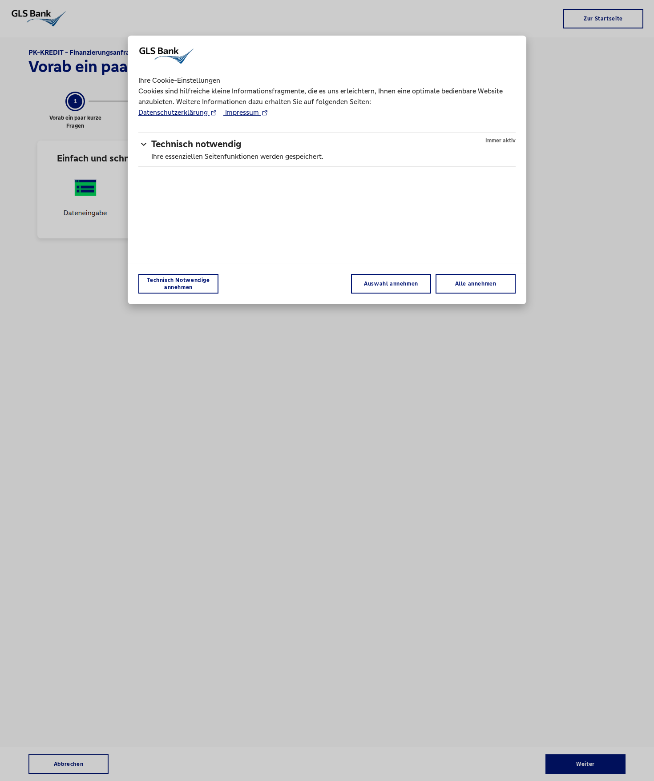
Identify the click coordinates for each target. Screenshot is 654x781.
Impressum (242, 112)
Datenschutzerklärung (174, 112)
